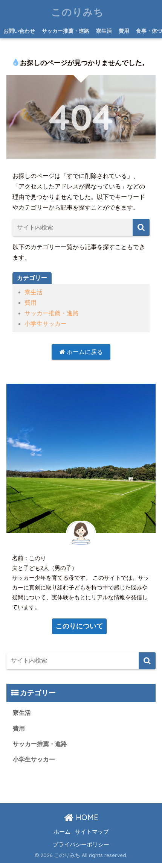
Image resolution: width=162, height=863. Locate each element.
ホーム (61, 832)
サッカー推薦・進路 (65, 31)
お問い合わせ (19, 31)
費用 (124, 31)
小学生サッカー (45, 324)
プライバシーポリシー (81, 844)
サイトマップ (92, 832)
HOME (85, 817)
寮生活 (104, 31)
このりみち (77, 12)
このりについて (79, 626)
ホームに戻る (84, 352)
